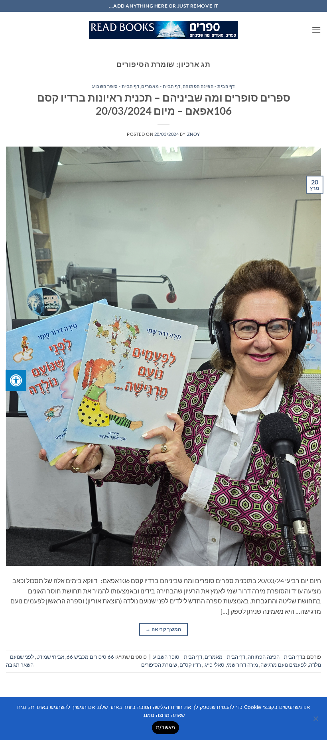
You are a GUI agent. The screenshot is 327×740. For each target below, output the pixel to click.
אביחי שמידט (50, 657)
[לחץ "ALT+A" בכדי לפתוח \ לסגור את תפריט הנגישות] (16, 380)
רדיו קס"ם (190, 665)
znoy (193, 134)
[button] (316, 29)
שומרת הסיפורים (159, 665)
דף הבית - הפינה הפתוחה (209, 86)
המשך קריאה (163, 629)
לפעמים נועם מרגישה (283, 665)
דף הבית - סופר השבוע (115, 86)
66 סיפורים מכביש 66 (90, 657)
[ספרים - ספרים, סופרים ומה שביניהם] (163, 30)
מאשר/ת (165, 727)
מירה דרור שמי (242, 665)
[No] (316, 721)
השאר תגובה (19, 665)
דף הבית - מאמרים (160, 86)
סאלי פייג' (214, 665)
